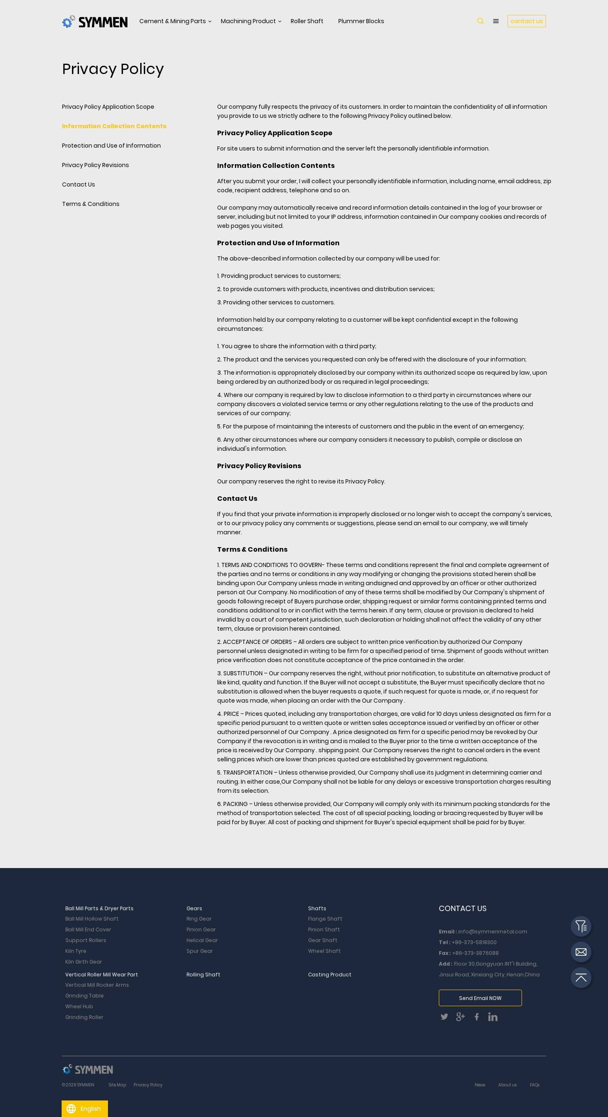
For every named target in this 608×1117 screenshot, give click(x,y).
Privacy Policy (148, 1085)
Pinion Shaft (324, 929)
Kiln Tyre (75, 950)
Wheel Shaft (324, 950)
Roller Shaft (307, 21)
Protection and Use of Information (111, 145)
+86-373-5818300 (474, 942)
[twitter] (447, 1019)
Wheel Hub (79, 1006)
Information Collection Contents (114, 126)
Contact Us (78, 184)
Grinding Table (84, 995)
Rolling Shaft (203, 974)
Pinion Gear (201, 929)
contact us (527, 21)
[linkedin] (494, 1019)
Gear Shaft (323, 940)
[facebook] (479, 1019)
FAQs (534, 1085)
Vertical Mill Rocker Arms (97, 984)
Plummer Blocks (361, 21)
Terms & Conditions (91, 204)
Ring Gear (199, 918)
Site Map (117, 1085)
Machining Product (248, 21)
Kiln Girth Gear (83, 961)
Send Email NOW (480, 998)
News (480, 1085)
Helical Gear (202, 940)
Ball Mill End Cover (88, 929)
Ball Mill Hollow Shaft (92, 918)
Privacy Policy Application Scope (108, 107)
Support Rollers (85, 940)
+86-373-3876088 (475, 953)
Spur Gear (200, 950)
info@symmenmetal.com (492, 931)
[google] (463, 1019)
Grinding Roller (84, 1017)
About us (507, 1085)
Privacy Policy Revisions (95, 165)
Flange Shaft (325, 918)
